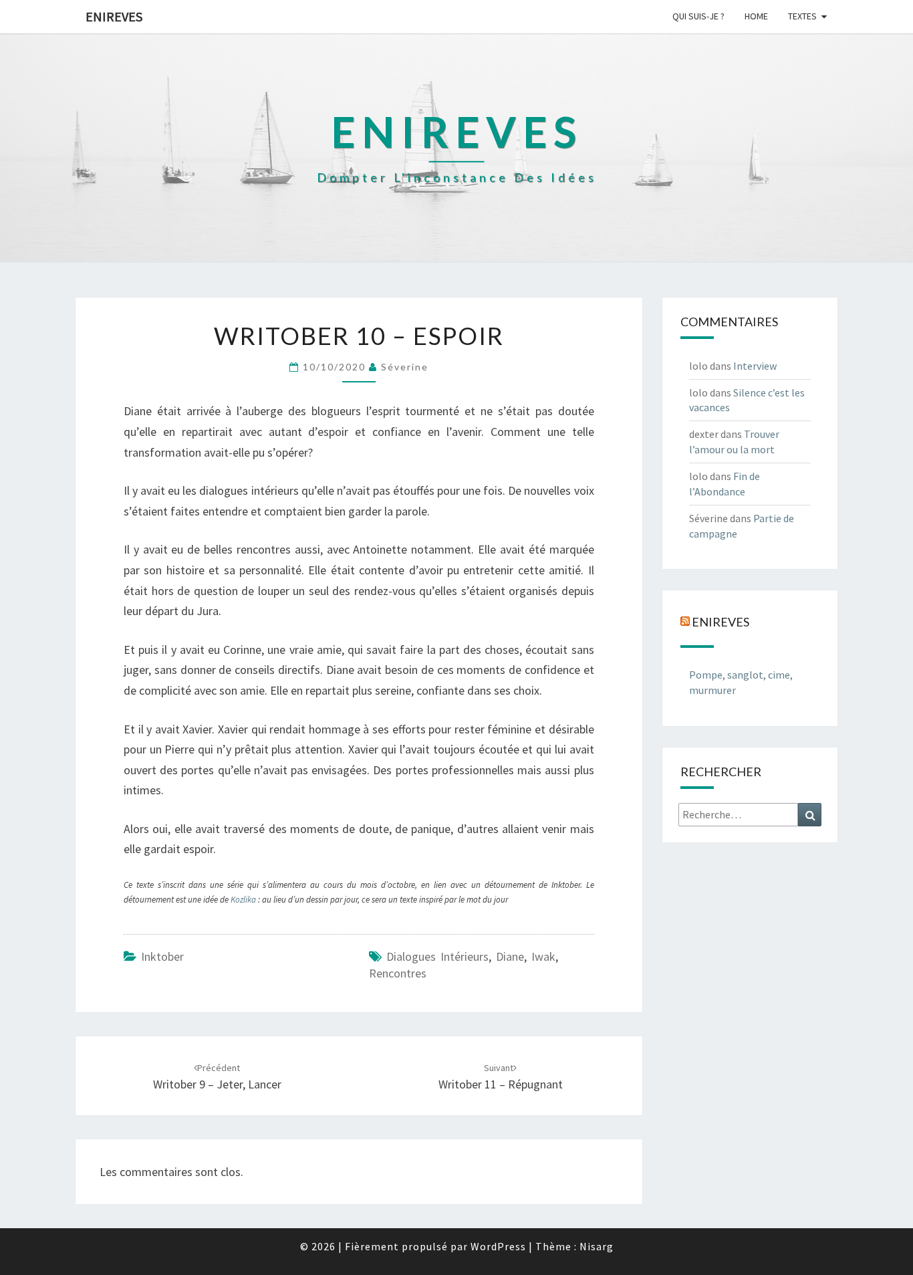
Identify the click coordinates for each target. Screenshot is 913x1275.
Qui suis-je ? (698, 16)
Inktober (162, 956)
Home (756, 16)
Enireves (114, 16)
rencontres (397, 973)
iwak (543, 956)
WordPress (498, 1246)
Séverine (404, 366)
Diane (510, 956)
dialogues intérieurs (437, 956)
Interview (755, 365)
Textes (802, 16)
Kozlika (244, 899)
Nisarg (596, 1246)
